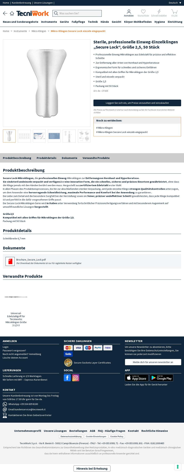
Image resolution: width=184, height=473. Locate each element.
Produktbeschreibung (17, 158)
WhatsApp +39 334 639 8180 (23, 404)
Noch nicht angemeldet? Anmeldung (22, 354)
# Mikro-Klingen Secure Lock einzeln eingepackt (122, 132)
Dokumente (69, 158)
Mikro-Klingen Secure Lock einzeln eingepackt (78, 31)
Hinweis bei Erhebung (92, 468)
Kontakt (133, 431)
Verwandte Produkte (96, 158)
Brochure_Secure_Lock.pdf (48, 261)
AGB (92, 431)
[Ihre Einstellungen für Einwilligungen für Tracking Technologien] (177, 466)
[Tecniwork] (12, 13)
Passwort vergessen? (14, 350)
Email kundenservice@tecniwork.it (26, 409)
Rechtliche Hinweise (154, 431)
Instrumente (20, 31)
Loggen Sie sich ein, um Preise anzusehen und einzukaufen (137, 102)
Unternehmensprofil (27, 431)
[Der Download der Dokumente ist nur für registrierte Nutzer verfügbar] (10, 262)
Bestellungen (78, 431)
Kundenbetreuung (22, 2)
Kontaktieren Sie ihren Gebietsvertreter (30, 415)
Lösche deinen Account (15, 357)
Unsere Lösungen (43, 2)
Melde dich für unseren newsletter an (153, 362)
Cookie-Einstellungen (96, 436)
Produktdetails (46, 158)
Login (5, 346)
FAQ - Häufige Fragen (111, 431)
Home (6, 2)
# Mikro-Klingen (104, 127)
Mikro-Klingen (39, 31)
